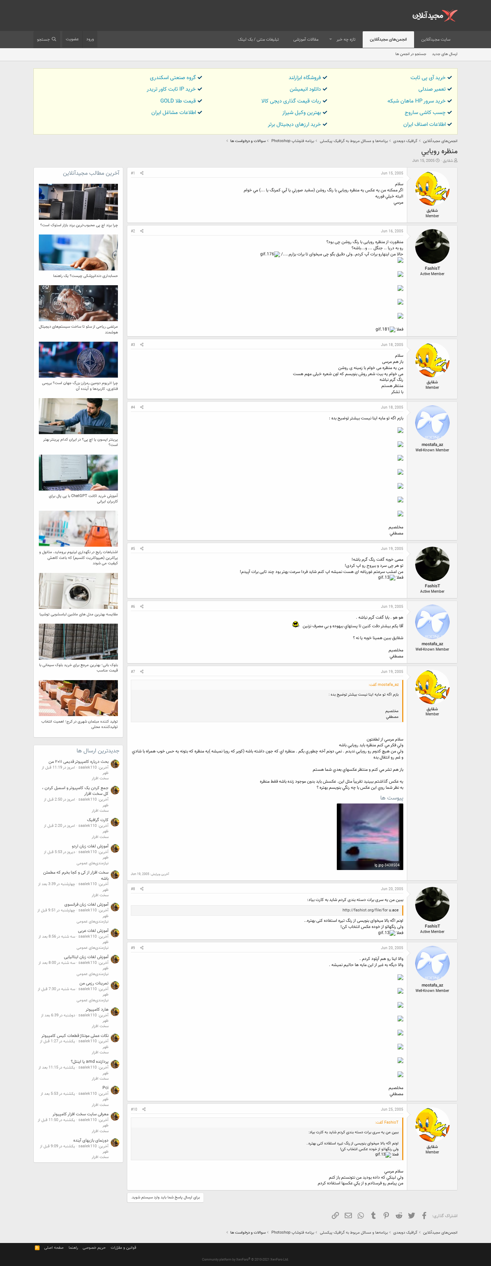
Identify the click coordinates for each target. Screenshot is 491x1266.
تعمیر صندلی (432, 89)
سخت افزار (100, 778)
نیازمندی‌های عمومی (93, 863)
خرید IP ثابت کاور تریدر (171, 89)
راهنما (73, 1248)
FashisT (432, 268)
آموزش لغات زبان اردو (90, 846)
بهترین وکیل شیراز (301, 113)
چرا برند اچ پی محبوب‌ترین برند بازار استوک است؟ (79, 225)
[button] (331, 39)
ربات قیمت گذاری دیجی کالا (291, 101)
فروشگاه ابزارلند (305, 78)
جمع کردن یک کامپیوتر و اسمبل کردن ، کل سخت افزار (75, 791)
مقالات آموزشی (305, 39)
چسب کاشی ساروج (425, 113)
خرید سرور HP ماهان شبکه (416, 101)
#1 (133, 173)
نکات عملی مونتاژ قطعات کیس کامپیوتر (75, 1036)
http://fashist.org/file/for (365, 910)
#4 (133, 407)
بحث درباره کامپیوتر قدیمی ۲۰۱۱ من (79, 762)
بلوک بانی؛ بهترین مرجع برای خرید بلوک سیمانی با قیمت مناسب (78, 668)
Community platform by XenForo (245, 1259)
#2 (133, 231)
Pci (105, 1088)
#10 (134, 1109)
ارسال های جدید (445, 54)
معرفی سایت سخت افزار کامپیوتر (80, 1114)
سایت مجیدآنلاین (435, 39)
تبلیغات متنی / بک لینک (258, 39)
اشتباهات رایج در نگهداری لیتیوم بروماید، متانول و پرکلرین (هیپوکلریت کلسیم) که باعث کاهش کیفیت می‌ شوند (78, 557)
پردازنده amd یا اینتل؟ (90, 1061)
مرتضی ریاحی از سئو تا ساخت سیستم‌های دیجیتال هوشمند (78, 329)
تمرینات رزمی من (94, 983)
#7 (133, 672)
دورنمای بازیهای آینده (91, 1140)
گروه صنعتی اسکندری (173, 78)
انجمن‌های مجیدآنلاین (388, 39)
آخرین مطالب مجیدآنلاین (91, 173)
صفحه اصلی (54, 1248)
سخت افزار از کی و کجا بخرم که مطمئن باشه (76, 875)
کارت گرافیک (98, 820)
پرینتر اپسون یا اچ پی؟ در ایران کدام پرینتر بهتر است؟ (80, 442)
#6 (133, 607)
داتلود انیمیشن (305, 89)
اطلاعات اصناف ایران (424, 124)
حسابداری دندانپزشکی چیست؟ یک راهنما (85, 276)
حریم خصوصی (94, 1248)
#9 (133, 948)
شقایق (448, 161)
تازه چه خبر (345, 39)
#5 (133, 549)
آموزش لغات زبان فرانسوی (86, 904)
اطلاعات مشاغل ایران (173, 113)
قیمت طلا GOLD (178, 101)
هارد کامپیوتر (97, 1009)
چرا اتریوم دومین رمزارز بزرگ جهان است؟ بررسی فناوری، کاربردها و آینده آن (80, 386)
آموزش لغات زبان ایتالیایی (86, 957)
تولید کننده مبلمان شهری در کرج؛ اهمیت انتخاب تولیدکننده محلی (79, 724)
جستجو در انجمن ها (410, 54)
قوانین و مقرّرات (123, 1248)
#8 (133, 889)
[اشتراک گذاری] (142, 173)
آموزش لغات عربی (93, 931)
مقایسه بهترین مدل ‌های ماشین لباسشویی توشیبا (79, 614)
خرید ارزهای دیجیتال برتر (294, 124)
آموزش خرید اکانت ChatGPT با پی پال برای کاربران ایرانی (83, 499)
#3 (133, 345)
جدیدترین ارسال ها (98, 751)
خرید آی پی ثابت (428, 78)
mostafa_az (432, 445)
